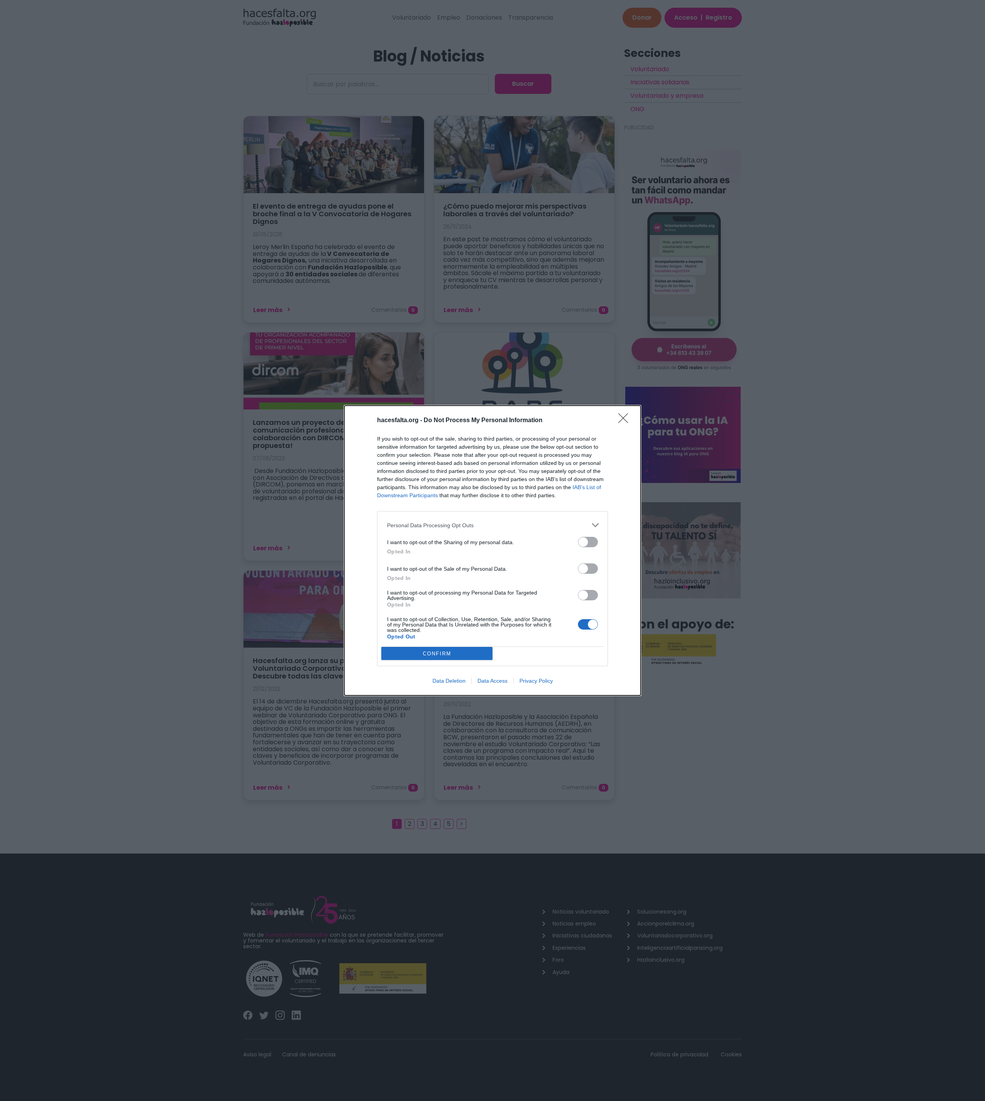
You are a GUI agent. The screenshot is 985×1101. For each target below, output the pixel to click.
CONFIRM (437, 654)
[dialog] (492, 550)
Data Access (492, 681)
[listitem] (492, 525)
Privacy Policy (536, 681)
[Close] (625, 420)
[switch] (588, 542)
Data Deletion (449, 681)
